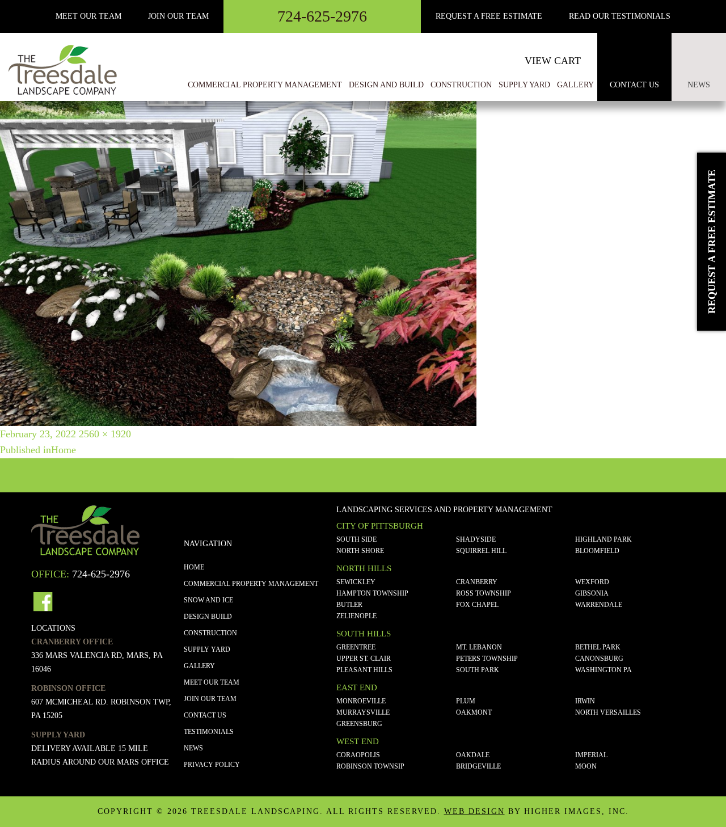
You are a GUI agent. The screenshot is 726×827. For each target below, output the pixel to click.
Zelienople (356, 616)
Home (194, 567)
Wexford (592, 582)
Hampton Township (372, 593)
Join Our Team (178, 16)
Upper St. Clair (363, 659)
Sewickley (355, 582)
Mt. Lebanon (479, 647)
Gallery (199, 666)
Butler (349, 605)
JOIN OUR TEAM (210, 699)
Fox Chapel (477, 605)
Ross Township (483, 593)
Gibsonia (592, 593)
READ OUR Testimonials (619, 16)
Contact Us (634, 85)
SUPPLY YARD (207, 649)
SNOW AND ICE (208, 600)
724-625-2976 (322, 16)
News (698, 85)
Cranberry (476, 582)
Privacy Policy (212, 765)
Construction (461, 85)
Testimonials (209, 732)
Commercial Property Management (265, 85)
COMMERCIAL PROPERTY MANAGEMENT (251, 584)
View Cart (553, 60)
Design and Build (386, 85)
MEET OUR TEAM (88, 16)
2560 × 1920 (105, 434)
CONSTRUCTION (210, 633)
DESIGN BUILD (208, 617)
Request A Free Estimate (489, 16)
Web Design (474, 811)
